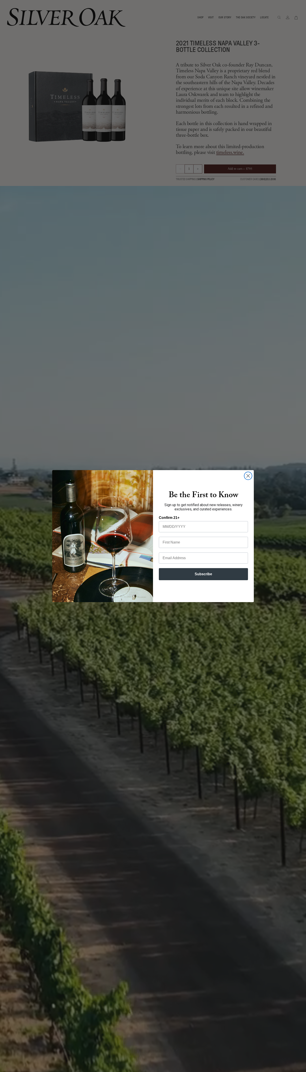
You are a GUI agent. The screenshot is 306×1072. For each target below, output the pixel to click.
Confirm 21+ (169, 518)
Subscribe (203, 574)
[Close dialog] (248, 476)
